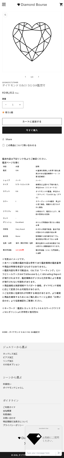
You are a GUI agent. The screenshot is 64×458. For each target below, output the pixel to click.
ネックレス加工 (10, 353)
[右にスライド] (38, 76)
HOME (4, 332)
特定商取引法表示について (15, 421)
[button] (3, 4)
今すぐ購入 (32, 130)
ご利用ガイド (9, 407)
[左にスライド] (25, 76)
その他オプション (11, 364)
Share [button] (9, 139)
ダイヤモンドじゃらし (13, 387)
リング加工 (8, 360)
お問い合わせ (9, 417)
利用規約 (7, 414)
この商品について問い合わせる (21, 145)
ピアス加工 (8, 357)
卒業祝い (7, 383)
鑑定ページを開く (11, 162)
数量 (4, 98)
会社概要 (7, 410)
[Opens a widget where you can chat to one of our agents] (43, 441)
